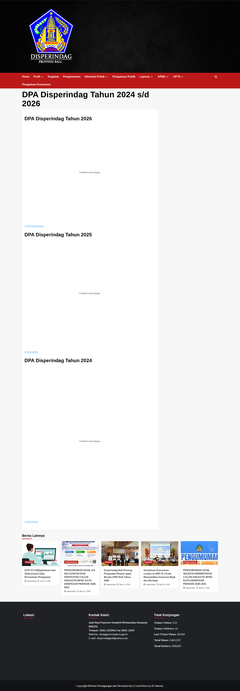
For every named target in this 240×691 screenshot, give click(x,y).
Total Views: (161, 640)
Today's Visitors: (164, 628)
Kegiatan (53, 76)
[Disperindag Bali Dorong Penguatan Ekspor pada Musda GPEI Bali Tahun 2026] (120, 553)
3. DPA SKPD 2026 (33, 226)
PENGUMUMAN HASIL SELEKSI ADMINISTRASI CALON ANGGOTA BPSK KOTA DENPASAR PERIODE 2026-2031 (197, 577)
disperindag (31, 581)
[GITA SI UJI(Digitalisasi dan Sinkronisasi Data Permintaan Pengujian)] (40, 553)
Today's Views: (163, 622)
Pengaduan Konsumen (36, 84)
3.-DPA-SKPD (31, 522)
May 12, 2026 (124, 584)
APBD (161, 76)
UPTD (177, 76)
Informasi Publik (95, 76)
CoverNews (140, 685)
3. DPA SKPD (31, 352)
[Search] (216, 77)
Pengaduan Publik (123, 76)
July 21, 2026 (45, 581)
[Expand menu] (42, 76)
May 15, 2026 (85, 591)
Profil (36, 76)
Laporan (144, 76)
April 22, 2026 (204, 588)
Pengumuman (71, 76)
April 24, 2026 (164, 584)
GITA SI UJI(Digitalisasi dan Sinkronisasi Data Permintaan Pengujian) (40, 573)
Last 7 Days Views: (165, 634)
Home (25, 76)
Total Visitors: (163, 645)
